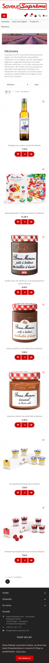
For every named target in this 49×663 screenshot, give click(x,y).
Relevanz (18, 84)
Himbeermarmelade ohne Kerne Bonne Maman (25, 551)
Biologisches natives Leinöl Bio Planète (24, 145)
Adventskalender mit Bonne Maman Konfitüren (24, 213)
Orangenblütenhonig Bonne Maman (24, 484)
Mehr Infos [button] (21, 652)
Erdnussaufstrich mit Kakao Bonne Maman (25, 348)
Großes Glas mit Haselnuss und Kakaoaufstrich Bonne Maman (24, 282)
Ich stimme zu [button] (24, 658)
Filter (36, 84)
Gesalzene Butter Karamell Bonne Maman (24, 416)
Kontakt (6, 611)
